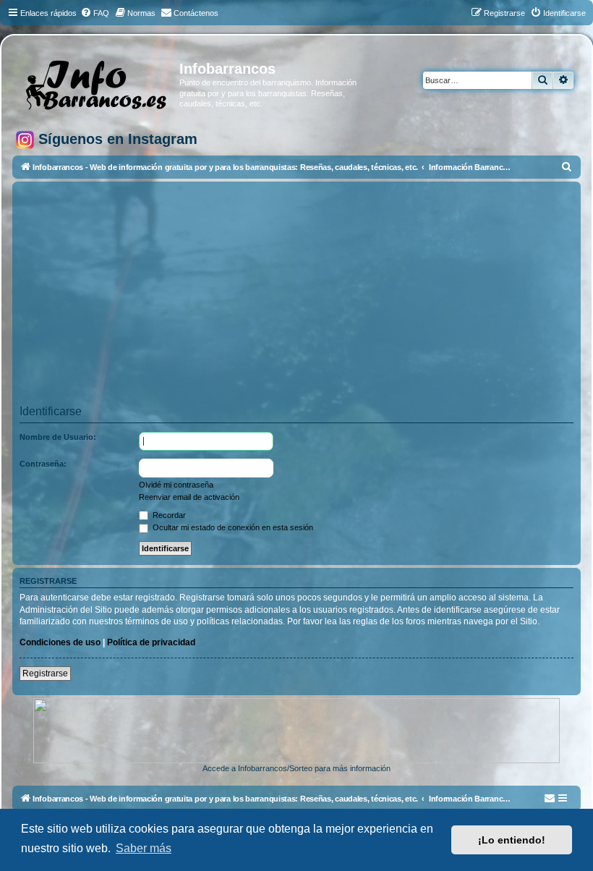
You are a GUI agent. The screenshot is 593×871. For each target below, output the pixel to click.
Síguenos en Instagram (115, 139)
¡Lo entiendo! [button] (511, 840)
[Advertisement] (296, 298)
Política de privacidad (151, 642)
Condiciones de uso (60, 642)
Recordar (168, 515)
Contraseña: (43, 463)
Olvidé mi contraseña (176, 484)
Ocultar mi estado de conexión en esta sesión (231, 527)
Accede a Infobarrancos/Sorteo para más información (296, 768)
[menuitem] (94, 13)
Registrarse (45, 673)
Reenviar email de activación (189, 497)
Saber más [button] (143, 848)
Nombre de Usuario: (58, 437)
